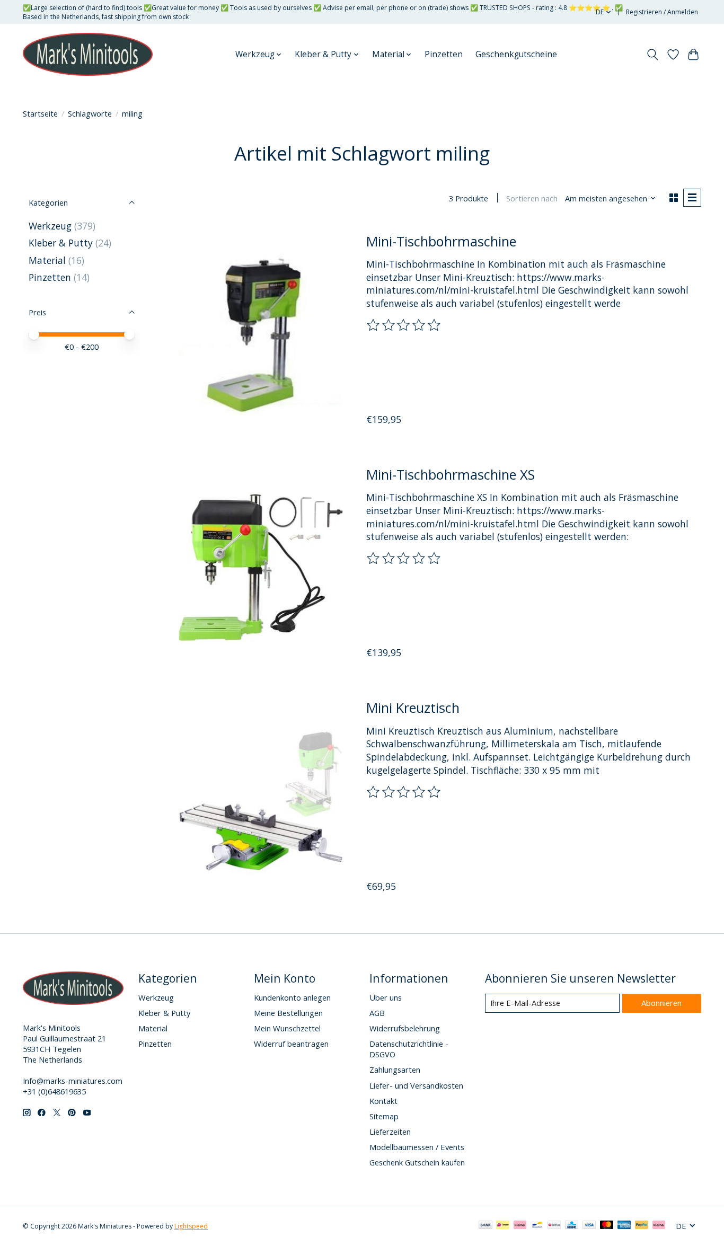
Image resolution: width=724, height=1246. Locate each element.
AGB (377, 1013)
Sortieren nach (532, 198)
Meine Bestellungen (288, 1013)
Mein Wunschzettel (287, 1028)
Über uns (385, 997)
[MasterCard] (607, 1226)
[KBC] (571, 1226)
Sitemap (384, 1116)
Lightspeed (191, 1226)
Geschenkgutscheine (516, 54)
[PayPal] (642, 1226)
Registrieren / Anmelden (662, 11)
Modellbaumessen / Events (416, 1147)
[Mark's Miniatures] (88, 54)
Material (47, 260)
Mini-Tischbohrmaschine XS (450, 474)
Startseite (40, 113)
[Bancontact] (537, 1226)
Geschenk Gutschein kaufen (417, 1162)
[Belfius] (554, 1226)
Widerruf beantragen (291, 1043)
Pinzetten (444, 54)
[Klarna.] (658, 1226)
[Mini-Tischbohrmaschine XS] (261, 567)
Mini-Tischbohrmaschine (441, 241)
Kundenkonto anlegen (292, 997)
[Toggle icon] (652, 54)
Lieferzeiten (390, 1131)
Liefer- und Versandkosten (416, 1085)
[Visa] (589, 1226)
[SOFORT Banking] (520, 1226)
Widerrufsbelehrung (404, 1028)
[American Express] (624, 1226)
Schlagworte (90, 113)
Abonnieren (661, 1002)
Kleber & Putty (61, 242)
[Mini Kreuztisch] (261, 800)
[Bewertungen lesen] (404, 325)
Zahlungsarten (394, 1069)
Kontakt (383, 1100)
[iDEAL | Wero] (502, 1226)
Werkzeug (51, 225)
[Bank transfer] (485, 1226)
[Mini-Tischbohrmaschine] (261, 333)
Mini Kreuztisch (413, 708)
